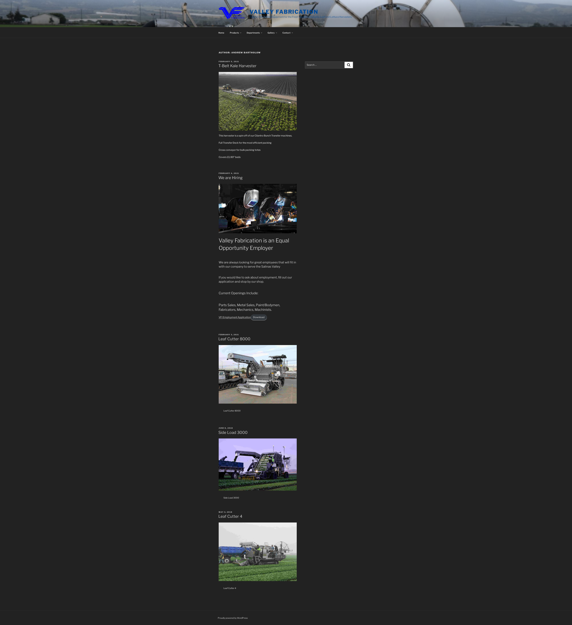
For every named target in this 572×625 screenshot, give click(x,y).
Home (221, 32)
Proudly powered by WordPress (233, 618)
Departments (253, 32)
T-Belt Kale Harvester (237, 65)
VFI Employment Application (235, 317)
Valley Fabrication (284, 11)
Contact (286, 32)
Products (234, 32)
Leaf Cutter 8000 (234, 339)
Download (259, 317)
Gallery (271, 32)
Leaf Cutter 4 (230, 516)
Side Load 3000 (233, 432)
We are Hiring (230, 177)
